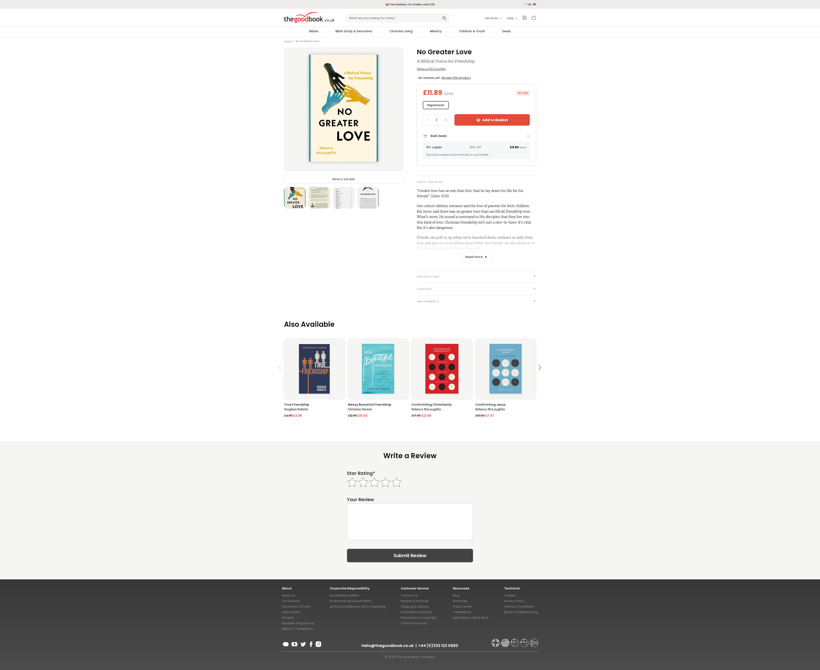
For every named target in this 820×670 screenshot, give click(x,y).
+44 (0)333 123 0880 (438, 645)
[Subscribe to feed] (286, 643)
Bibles (313, 31)
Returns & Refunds (414, 601)
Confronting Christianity (431, 404)
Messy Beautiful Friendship (369, 404)
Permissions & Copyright (419, 618)
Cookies (510, 595)
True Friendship (296, 404)
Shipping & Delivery (415, 606)
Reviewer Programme (298, 623)
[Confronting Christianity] (442, 369)
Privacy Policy (514, 601)
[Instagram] (318, 643)
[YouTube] (294, 643)
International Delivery (416, 612)
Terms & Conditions (519, 606)
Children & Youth (472, 31)
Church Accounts (414, 623)
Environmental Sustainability (351, 601)
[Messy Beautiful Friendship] (378, 369)
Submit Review (410, 555)
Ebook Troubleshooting (521, 612)
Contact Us (409, 595)
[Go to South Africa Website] (534, 641)
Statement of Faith (296, 606)
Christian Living (401, 31)
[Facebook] (310, 643)
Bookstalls (460, 601)
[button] (280, 377)
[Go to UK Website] (496, 641)
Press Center (462, 606)
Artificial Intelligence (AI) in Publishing (357, 606)
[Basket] (534, 19)
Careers (288, 618)
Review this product (456, 78)
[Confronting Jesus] (506, 369)
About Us (288, 595)
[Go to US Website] (505, 641)
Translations (462, 612)
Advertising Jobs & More (471, 618)
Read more (474, 257)
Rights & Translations (297, 629)
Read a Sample (343, 179)
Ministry (436, 31)
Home (288, 41)
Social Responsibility (344, 595)
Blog (456, 595)
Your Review (360, 499)
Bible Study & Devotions (353, 31)
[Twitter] (302, 643)
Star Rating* (361, 473)
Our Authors (291, 601)
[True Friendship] (314, 369)
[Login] (524, 18)
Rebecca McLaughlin (431, 69)
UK (530, 4)
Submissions (291, 612)
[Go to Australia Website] (515, 641)
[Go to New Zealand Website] (524, 641)
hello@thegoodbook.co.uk (388, 645)
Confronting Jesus (490, 404)
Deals (506, 31)
